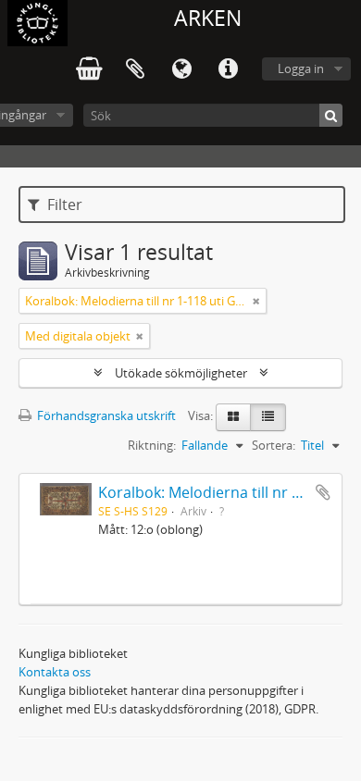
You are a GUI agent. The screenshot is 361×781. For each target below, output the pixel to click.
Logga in (301, 68)
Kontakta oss (55, 671)
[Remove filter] (256, 300)
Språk (181, 69)
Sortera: (273, 445)
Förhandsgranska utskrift (105, 415)
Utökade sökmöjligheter (181, 373)
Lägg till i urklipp (323, 492)
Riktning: (152, 445)
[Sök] (330, 115)
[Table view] (268, 417)
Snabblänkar (228, 69)
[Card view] (233, 417)
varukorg (89, 69)
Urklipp (135, 69)
